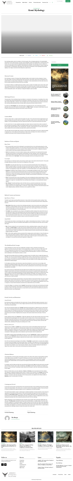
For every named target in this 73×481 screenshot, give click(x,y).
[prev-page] (64, 70)
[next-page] (66, 70)
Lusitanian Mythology (9, 412)
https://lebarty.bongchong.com (15, 419)
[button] (52, 2)
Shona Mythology (59, 463)
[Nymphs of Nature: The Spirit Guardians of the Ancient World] (65, 102)
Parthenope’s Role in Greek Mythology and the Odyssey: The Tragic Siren (56, 108)
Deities (21, 443)
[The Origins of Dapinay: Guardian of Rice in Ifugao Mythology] (65, 122)
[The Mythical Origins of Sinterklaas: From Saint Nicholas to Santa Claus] (65, 115)
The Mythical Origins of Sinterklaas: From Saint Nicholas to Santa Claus (55, 115)
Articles (3, 443)
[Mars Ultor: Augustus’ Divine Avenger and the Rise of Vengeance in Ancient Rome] (65, 95)
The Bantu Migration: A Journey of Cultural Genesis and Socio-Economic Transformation (63, 466)
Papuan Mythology (31, 412)
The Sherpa (14, 417)
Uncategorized (36, 8)
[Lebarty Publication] (7, 2)
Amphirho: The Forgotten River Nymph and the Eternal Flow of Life (59, 86)
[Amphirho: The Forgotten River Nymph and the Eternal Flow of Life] (59, 80)
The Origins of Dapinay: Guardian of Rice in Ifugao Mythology (55, 122)
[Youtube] (5, 464)
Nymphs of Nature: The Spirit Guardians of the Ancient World (56, 102)
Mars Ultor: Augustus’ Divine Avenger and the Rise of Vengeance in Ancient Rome (56, 95)
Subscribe (68, 1)
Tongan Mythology (59, 460)
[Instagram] (2, 464)
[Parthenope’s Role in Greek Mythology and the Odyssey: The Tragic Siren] (65, 108)
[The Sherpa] (7, 418)
